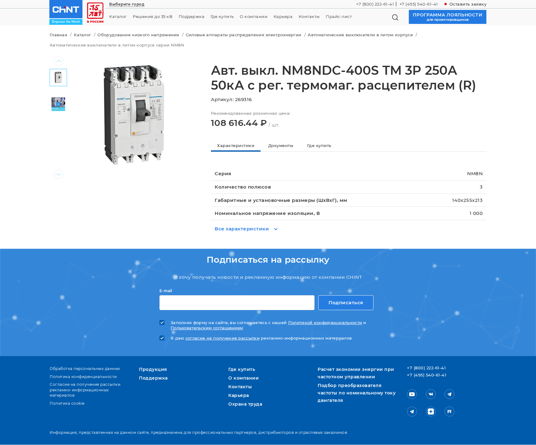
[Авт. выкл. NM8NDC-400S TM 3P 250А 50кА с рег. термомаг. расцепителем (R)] (134, 114)
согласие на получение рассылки (222, 338)
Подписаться (345, 302)
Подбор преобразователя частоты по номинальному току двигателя (356, 393)
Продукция (153, 369)
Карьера (283, 16)
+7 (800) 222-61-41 (375, 4)
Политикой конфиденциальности (325, 322)
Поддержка (192, 16)
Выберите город (126, 4)
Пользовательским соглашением (207, 328)
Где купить (222, 16)
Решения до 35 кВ (152, 16)
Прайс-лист (339, 16)
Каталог (118, 16)
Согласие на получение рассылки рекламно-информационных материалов (85, 390)
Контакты (309, 16)
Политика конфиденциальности (83, 376)
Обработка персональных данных (85, 368)
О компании (253, 16)
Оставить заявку (468, 4)
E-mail (165, 291)
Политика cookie (67, 403)
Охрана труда (245, 404)
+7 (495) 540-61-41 (419, 4)
